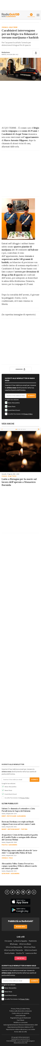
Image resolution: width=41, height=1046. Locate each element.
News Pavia (11, 406)
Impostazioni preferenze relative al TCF (21, 1027)
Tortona (24, 829)
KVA (26, 1043)
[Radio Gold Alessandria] (10, 15)
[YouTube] (18, 892)
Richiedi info (20, 927)
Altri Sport (6, 874)
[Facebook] (7, 892)
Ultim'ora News (25, 944)
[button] (39, 429)
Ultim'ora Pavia (29, 947)
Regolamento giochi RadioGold (20, 1018)
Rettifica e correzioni (20, 1022)
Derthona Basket (14, 829)
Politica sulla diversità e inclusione (20, 1011)
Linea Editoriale (20, 1016)
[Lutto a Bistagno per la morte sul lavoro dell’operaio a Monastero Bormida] (20, 451)
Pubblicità (33, 941)
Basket (4, 829)
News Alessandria (14, 403)
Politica (5, 845)
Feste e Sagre (11, 816)
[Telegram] (28, 892)
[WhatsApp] (34, 892)
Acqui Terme (13, 27)
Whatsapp (14, 944)
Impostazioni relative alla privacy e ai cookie (20, 1029)
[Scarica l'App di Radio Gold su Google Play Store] (20, 910)
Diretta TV (20, 953)
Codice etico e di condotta (20, 1013)
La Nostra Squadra (20, 941)
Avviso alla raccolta (20, 1032)
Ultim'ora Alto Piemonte (13, 950)
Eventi (4, 816)
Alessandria (21, 816)
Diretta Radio (9, 953)
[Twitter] (12, 892)
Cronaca (5, 27)
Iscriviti (31, 396)
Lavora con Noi (31, 953)
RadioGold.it (26, 1037)
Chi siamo (8, 941)
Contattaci (20, 958)
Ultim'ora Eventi (30, 950)
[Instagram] (23, 892)
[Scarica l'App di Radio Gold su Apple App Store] (20, 902)
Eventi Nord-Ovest (14, 410)
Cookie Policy (25, 1009)
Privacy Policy (28, 414)
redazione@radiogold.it (28, 1041)
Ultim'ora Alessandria (14, 947)
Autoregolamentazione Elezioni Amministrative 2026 (20, 1025)
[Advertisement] (20, 103)
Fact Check (20, 1020)
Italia (11, 858)
